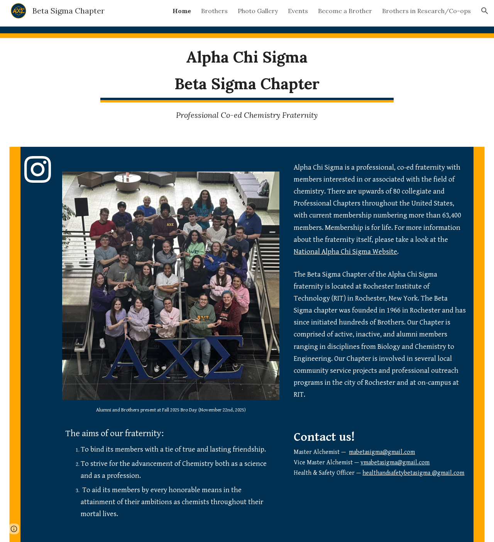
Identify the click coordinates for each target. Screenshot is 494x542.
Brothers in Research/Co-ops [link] (426, 11)
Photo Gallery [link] (258, 11)
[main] (247, 70)
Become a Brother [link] (345, 11)
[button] (484, 11)
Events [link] (298, 11)
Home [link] (182, 11)
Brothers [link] (214, 11)
